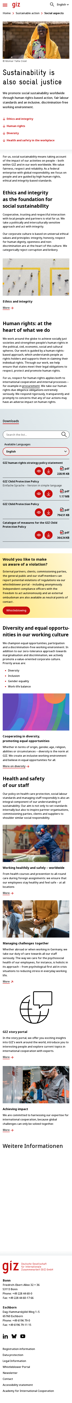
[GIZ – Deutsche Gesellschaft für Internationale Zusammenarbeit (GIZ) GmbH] (16, 5)
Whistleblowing (18, 610)
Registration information (19, 1349)
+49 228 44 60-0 (22, 1293)
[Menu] (5, 5)
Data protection (13, 1355)
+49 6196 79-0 (21, 1320)
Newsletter (10, 1373)
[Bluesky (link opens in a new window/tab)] (14, 1338)
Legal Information (14, 1361)
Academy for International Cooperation (28, 1391)
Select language (63, 4)
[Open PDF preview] (39, 471)
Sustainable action (28, 13)
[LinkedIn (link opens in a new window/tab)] (5, 1338)
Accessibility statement (18, 1385)
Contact (8, 1379)
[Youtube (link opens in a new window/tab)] (22, 1338)
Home (7, 13)
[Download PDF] (49, 471)
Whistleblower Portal (16, 1367)
